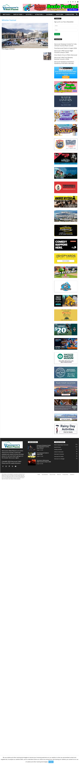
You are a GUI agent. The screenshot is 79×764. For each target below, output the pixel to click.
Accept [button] (51, 762)
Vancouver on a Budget (59, 458)
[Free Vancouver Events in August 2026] (32, 455)
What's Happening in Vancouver (61, 445)
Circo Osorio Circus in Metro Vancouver (65, 55)
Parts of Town (17, 14)
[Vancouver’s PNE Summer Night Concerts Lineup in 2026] (32, 462)
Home (3, 17)
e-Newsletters (69, 14)
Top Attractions (45, 474)
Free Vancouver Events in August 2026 (65, 48)
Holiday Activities (58, 449)
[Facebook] (68, 2)
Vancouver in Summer (59, 454)
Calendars (49, 14)
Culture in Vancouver (58, 451)
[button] (76, 14)
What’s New (59, 14)
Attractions (39, 14)
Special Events (57, 447)
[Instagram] (71, 2)
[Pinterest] (73, 2)
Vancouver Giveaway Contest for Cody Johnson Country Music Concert (65, 45)
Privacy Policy (65, 474)
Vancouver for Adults (58, 456)
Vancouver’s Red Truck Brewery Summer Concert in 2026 (63, 58)
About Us (59, 474)
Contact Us (72, 474)
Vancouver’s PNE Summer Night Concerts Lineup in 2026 (63, 51)
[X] (75, 2)
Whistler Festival (9, 20)
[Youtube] (78, 2)
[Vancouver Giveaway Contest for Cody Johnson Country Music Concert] (32, 447)
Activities (29, 14)
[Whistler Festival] (26, 35)
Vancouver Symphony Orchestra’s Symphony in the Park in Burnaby (64, 62)
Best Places (6, 14)
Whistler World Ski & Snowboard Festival (12, 17)
